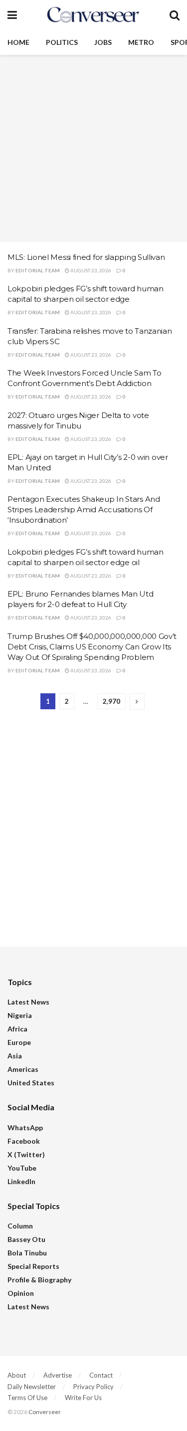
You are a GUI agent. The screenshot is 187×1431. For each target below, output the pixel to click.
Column (20, 1226)
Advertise (57, 1375)
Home (18, 42)
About (16, 1375)
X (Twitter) (26, 1154)
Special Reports (33, 1266)
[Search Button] (175, 15)
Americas (22, 1069)
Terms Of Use (27, 1398)
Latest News (28, 1002)
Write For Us (83, 1398)
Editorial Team (37, 270)
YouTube (21, 1168)
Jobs (103, 42)
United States (30, 1082)
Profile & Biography (39, 1279)
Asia (14, 1055)
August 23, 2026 (90, 270)
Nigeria (19, 1015)
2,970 (111, 701)
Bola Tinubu (27, 1252)
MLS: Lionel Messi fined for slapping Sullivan (86, 257)
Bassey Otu (26, 1239)
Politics (62, 42)
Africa (17, 1028)
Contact (101, 1375)
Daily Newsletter (31, 1387)
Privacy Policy (93, 1387)
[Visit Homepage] (93, 15)
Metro (141, 42)
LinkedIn (21, 1181)
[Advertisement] (93, 148)
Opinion (20, 1293)
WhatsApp (25, 1127)
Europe (19, 1042)
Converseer (44, 1412)
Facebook (23, 1141)
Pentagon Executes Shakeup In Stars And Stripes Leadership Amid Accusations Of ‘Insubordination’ (83, 509)
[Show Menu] (12, 15)
